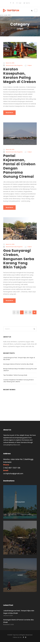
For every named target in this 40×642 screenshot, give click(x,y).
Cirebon (20, 537)
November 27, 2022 (8, 624)
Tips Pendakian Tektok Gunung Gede (15, 375)
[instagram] (13, 3)
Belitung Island (20, 502)
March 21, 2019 (10, 63)
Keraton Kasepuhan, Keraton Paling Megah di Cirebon (19, 75)
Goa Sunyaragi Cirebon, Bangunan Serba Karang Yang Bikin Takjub (18, 259)
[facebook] (10, 3)
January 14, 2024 (8, 615)
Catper (29, 65)
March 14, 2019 (10, 244)
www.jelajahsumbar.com (11, 445)
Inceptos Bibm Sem (20, 407)
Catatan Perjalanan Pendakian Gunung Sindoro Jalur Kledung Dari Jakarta (18, 381)
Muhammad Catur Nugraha (14, 65)
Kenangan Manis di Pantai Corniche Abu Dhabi (18, 364)
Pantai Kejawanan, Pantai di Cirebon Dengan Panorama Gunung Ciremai (19, 166)
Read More (9, 113)
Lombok (20, 575)
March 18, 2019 (10, 149)
